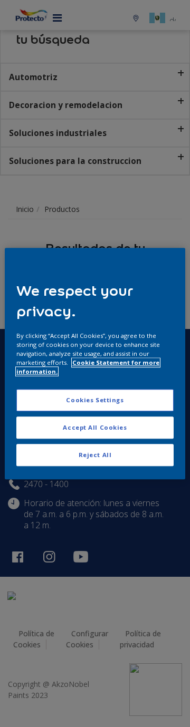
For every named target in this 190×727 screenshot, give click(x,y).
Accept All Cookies (95, 427)
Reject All (95, 455)
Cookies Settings (95, 400)
